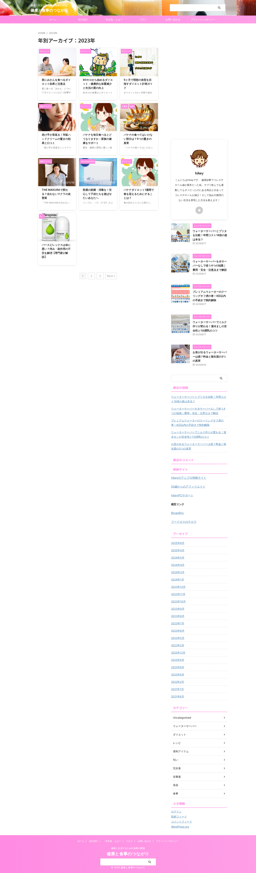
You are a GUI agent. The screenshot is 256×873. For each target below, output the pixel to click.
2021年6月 (177, 696)
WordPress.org (180, 826)
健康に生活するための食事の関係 (128, 848)
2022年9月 (177, 659)
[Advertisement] (199, 81)
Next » (111, 276)
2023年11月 (178, 594)
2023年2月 (177, 645)
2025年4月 (177, 550)
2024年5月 (177, 557)
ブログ (143, 19)
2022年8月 (177, 667)
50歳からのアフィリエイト (188, 486)
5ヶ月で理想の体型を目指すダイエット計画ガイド (138, 83)
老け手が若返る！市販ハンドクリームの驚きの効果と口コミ (56, 138)
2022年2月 (177, 681)
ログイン (176, 811)
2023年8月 (177, 616)
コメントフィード (181, 821)
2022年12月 (178, 652)
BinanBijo (177, 513)
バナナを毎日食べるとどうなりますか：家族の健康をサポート (97, 138)
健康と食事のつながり (49, 10)
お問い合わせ (173, 19)
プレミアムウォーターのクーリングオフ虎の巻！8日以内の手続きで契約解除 (210, 296)
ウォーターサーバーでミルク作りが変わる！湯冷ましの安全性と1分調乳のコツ (210, 326)
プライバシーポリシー (203, 19)
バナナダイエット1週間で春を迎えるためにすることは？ (139, 193)
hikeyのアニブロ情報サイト (188, 478)
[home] (199, 210)
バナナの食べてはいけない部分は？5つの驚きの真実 (138, 138)
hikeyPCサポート (182, 495)
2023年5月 (177, 638)
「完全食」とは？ (113, 19)
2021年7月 (177, 689)
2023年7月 (177, 623)
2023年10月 (178, 601)
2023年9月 (177, 608)
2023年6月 (177, 630)
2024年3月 (177, 572)
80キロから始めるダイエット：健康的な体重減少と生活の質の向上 (98, 83)
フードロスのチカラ (183, 522)
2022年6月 (177, 674)
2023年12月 (178, 586)
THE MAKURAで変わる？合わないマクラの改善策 (56, 193)
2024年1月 (177, 579)
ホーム (53, 19)
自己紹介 (83, 19)
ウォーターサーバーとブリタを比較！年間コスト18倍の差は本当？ (210, 235)
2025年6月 (177, 543)
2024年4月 (177, 564)
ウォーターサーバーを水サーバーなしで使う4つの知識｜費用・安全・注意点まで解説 (210, 265)
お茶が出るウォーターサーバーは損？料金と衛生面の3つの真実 (210, 356)
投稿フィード (179, 816)
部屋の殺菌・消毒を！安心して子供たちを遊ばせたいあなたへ (97, 193)
